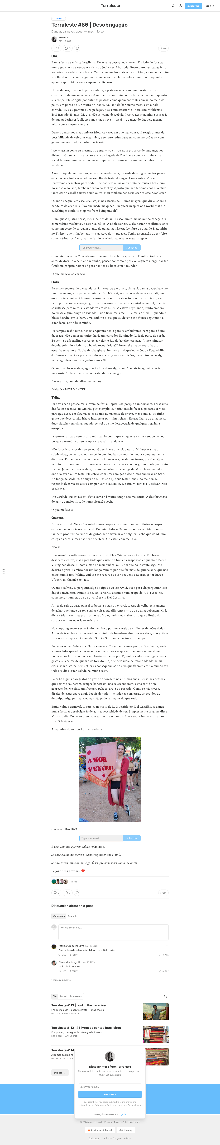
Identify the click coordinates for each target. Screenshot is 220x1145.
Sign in (210, 5)
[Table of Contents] (3, 572)
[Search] (173, 6)
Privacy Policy (134, 1105)
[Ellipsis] (167, 945)
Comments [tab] (59, 916)
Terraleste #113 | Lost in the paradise (78, 1005)
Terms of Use (125, 1101)
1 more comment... (61, 980)
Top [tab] (55, 996)
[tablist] (65, 916)
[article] (110, 1012)
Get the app (125, 1130)
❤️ (82, 871)
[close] (140, 1052)
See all (58, 1072)
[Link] (46, 56)
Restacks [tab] (72, 916)
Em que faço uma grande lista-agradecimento (76, 1032)
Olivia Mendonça (67, 962)
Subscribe (193, 5)
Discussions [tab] (76, 996)
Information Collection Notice (109, 1105)
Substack (94, 1138)
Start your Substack (102, 1130)
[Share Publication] (180, 6)
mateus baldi (65, 38)
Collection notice (131, 1122)
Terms (117, 1122)
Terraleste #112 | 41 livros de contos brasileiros (86, 1028)
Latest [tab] (63, 996)
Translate (58, 18)
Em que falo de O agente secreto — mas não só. (78, 1009)
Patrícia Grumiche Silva (71, 945)
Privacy (108, 1122)
